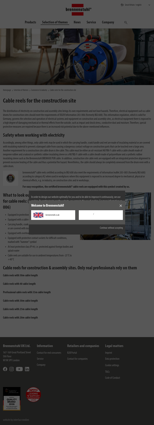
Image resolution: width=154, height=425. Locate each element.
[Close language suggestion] (121, 206)
